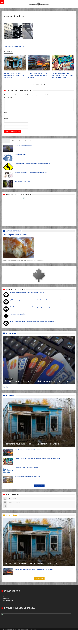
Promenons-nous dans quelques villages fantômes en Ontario (14, 75)
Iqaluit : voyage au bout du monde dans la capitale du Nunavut (37, 75)
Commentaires (23, 141)
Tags (31, 141)
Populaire (6, 141)
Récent (14, 141)
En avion (9, 379)
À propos (6, 595)
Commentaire (8, 97)
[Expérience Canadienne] (39, 2)
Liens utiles (6, 598)
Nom (6, 112)
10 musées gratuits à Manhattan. (14, 45)
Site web (6, 124)
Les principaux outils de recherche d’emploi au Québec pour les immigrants (62, 75)
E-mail (6, 118)
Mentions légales (8, 600)
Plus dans (8, 52)
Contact (5, 597)
